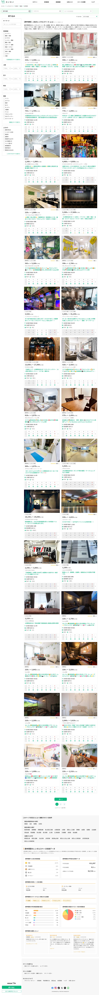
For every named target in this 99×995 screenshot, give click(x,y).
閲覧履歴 (58, 2)
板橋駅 (88, 829)
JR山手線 (41, 838)
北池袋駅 (94, 829)
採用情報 (60, 980)
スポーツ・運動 (9, 44)
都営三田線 (34, 838)
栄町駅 (69, 832)
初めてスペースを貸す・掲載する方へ (33, 973)
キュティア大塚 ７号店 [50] (79, 951)
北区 (31, 823)
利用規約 (39, 980)
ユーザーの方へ (44, 966)
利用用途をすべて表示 (13, 59)
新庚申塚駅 (27, 829)
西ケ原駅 (45, 832)
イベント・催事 (9, 49)
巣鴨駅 (78, 829)
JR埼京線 (47, 838)
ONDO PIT (52, 948)
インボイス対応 (9, 132)
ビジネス (7, 38)
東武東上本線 (55, 838)
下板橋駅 (64, 832)
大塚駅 (63, 829)
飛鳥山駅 (26, 832)
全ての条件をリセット (11, 991)
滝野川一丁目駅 (71, 829)
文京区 (40, 823)
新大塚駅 (39, 832)
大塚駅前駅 (57, 829)
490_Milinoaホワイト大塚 (31, 943)
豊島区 (26, 823)
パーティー (8, 33)
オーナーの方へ (48, 973)
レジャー (7, 53)
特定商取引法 (46, 980)
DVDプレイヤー (9, 116)
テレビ (7, 112)
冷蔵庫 (7, 109)
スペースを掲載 (81, 2)
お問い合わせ (72, 980)
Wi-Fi (6, 105)
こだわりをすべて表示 (13, 154)
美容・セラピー (9, 47)
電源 (6, 103)
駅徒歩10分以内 (9, 150)
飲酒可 (7, 134)
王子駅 (50, 832)
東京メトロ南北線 (76, 838)
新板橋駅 (33, 832)
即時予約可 (8, 130)
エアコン (7, 100)
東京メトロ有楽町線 (29, 841)
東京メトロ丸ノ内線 (65, 838)
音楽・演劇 (8, 51)
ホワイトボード (9, 118)
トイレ (7, 98)
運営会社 (53, 980)
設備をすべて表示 (14, 122)
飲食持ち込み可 (9, 139)
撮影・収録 (8, 35)
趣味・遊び (8, 42)
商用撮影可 (8, 145)
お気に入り (70, 2)
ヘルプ (93, 2)
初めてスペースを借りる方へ (31, 966)
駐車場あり (8, 148)
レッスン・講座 (9, 40)
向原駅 (83, 829)
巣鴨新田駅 (40, 829)
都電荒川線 (27, 838)
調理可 (7, 136)
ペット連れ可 (8, 143)
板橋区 (35, 823)
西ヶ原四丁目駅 (49, 829)
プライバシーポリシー (29, 980)
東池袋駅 (75, 832)
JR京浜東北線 (85, 838)
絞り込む (12, 987)
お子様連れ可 (8, 141)
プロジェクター (9, 114)
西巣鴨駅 (34, 829)
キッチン (7, 107)
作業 (6, 56)
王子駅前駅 (57, 832)
